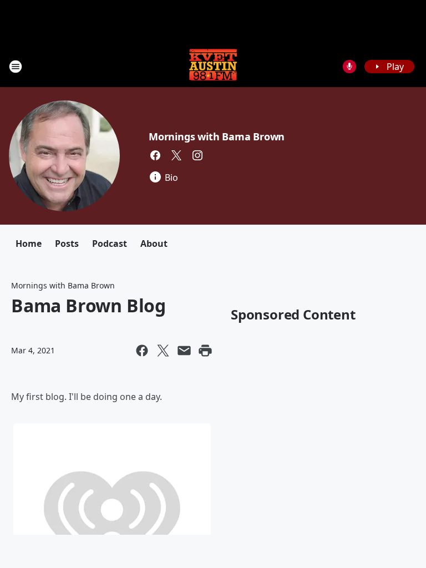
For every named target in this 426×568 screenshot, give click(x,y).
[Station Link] (213, 66)
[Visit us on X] (176, 155)
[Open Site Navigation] (15, 66)
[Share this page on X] (163, 350)
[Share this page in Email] (184, 350)
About (154, 243)
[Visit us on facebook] (155, 155)
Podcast (109, 243)
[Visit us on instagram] (197, 155)
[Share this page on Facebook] (142, 350)
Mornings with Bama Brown (217, 136)
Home (29, 243)
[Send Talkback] (349, 66)
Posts (67, 243)
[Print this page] (205, 350)
